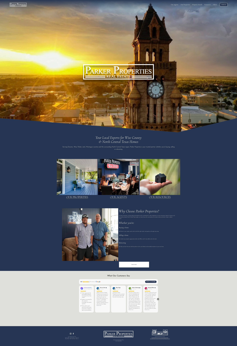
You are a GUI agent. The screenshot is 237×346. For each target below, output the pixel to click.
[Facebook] (73, 334)
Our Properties (185, 5)
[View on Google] (98, 288)
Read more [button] (99, 305)
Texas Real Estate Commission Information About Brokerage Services (160, 338)
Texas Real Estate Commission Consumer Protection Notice (160, 337)
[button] (79, 299)
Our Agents (174, 5)
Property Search (197, 5)
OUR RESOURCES (160, 197)
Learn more (134, 264)
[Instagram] (70, 334)
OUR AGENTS (118, 197)
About (215, 5)
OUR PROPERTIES (77, 197)
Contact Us (223, 4)
